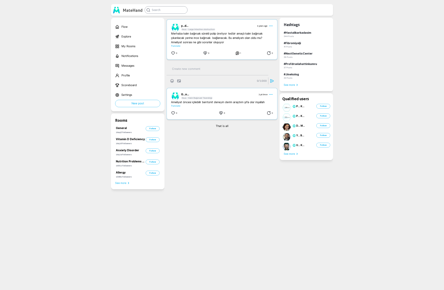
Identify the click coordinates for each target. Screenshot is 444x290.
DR (293, 106)
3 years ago (262, 26)
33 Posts (288, 78)
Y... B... (300, 135)
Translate (175, 46)
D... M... (300, 125)
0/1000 (262, 80)
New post (137, 103)
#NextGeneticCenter (298, 53)
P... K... (300, 106)
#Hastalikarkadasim (297, 32)
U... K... (300, 145)
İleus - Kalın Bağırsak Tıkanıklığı (197, 98)
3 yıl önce (263, 94)
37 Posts (288, 67)
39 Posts (288, 57)
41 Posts (288, 46)
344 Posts (289, 36)
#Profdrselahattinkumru (300, 64)
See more (120, 183)
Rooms (121, 120)
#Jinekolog (291, 74)
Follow (152, 128)
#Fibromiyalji (292, 43)
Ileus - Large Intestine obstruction (198, 29)
